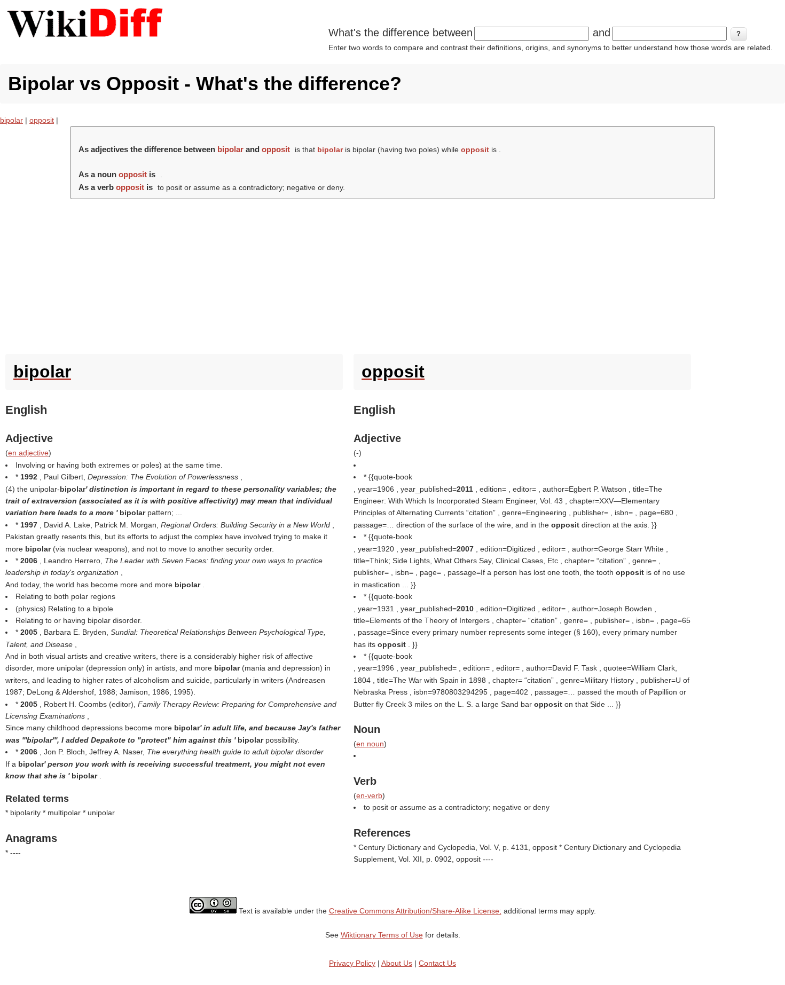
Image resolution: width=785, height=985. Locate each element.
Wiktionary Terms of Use (382, 935)
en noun (370, 743)
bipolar (11, 120)
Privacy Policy (352, 963)
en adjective (28, 452)
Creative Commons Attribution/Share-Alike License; (415, 911)
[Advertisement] (392, 274)
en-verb (369, 795)
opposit (41, 120)
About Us (396, 963)
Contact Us (437, 963)
